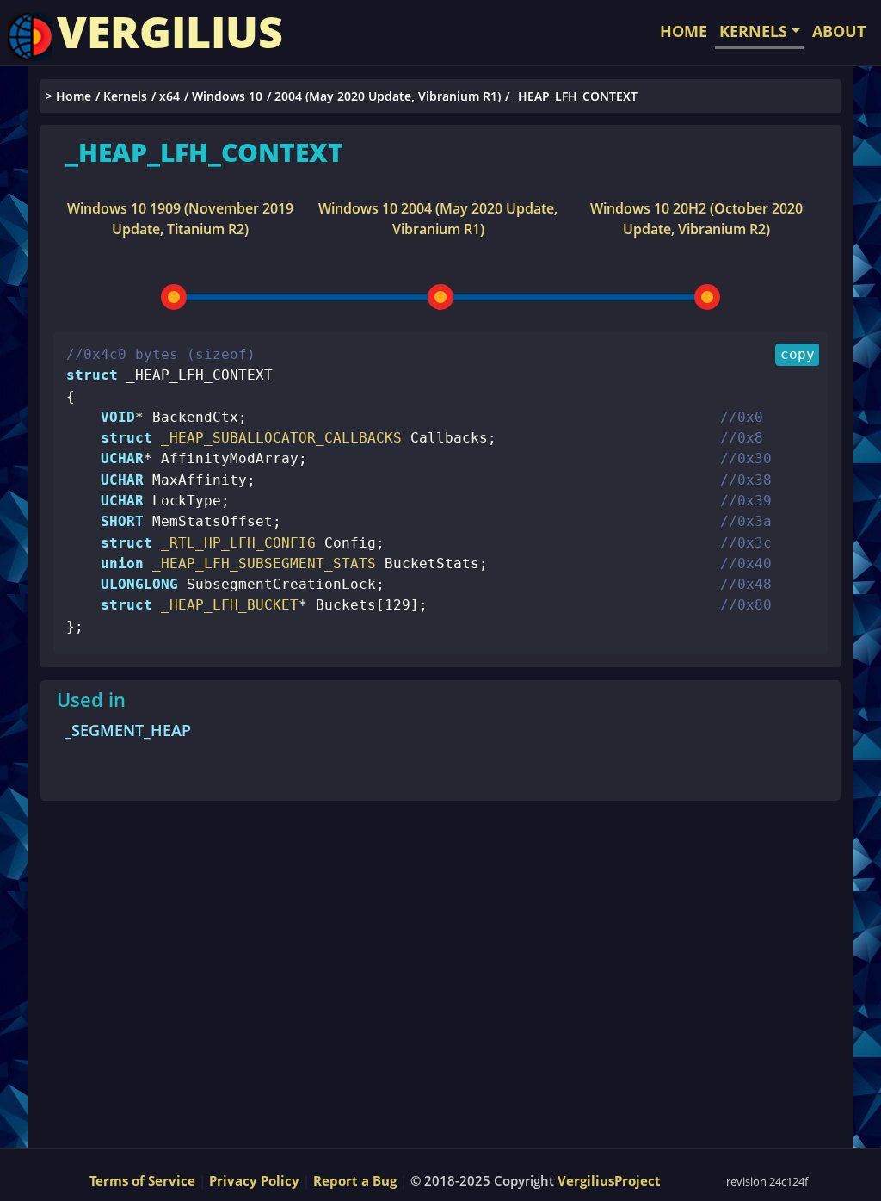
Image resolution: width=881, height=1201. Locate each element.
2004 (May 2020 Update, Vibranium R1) (387, 96)
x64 (169, 96)
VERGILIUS (170, 32)
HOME (683, 31)
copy (797, 354)
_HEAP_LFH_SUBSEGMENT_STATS (260, 563)
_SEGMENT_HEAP (128, 730)
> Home (68, 96)
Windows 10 (227, 96)
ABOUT (839, 31)
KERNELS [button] (753, 31)
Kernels (125, 96)
